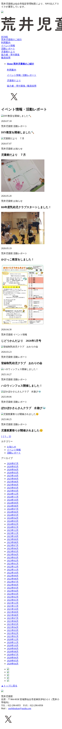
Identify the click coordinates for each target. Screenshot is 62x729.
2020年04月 (12, 663)
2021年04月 (12, 627)
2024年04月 (12, 518)
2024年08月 (12, 506)
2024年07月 (12, 509)
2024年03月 (12, 521)
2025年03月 (12, 491)
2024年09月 (12, 503)
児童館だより (8, 51)
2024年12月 (12, 494)
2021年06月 (12, 621)
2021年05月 (12, 624)
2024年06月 (12, 512)
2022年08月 (12, 579)
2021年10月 (12, 609)
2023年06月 (12, 548)
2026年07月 (12, 463)
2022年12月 (12, 566)
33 (10, 436)
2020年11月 (12, 642)
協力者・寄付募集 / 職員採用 (21, 86)
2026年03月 (12, 472)
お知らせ (11, 447)
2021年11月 (12, 606)
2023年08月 (12, 542)
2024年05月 (12, 515)
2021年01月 (12, 636)
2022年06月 (12, 585)
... (7, 436)
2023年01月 (12, 563)
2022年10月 (12, 572)
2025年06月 (12, 484)
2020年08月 (12, 651)
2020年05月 (12, 660)
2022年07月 (12, 582)
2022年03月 (12, 594)
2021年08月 (12, 615)
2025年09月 (12, 478)
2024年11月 (12, 497)
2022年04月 (12, 591)
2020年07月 (12, 654)
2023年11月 (12, 533)
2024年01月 (12, 527)
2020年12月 (12, 639)
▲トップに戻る (9, 686)
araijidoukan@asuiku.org (19, 708)
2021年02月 (12, 633)
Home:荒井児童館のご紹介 (20, 64)
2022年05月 (12, 588)
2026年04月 (12, 469)
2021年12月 (12, 603)
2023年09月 (12, 539)
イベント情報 (14, 450)
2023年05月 (12, 551)
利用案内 (5, 42)
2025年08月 (12, 481)
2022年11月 (12, 569)
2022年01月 (12, 600)
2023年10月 (12, 536)
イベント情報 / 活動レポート (21, 75)
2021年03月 (12, 630)
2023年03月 (12, 557)
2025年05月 (12, 488)
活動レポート (14, 453)
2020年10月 (12, 645)
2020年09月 (12, 648)
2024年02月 (12, 524)
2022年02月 (12, 597)
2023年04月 (12, 554)
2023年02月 (12, 560)
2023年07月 (12, 545)
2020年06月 (12, 657)
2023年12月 (12, 530)
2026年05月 (12, 466)
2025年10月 (12, 475)
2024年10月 (12, 500)
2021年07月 (12, 618)
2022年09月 (12, 575)
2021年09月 (12, 612)
